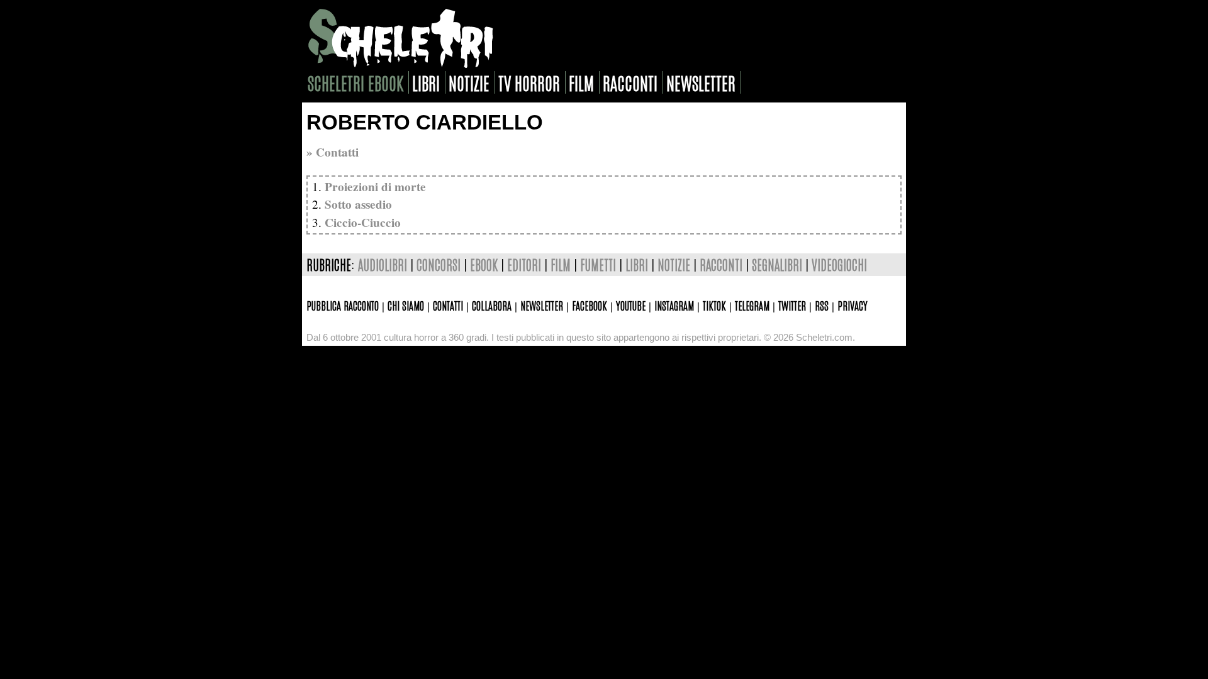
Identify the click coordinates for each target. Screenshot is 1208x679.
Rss (822, 305)
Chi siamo (406, 305)
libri (426, 82)
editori (524, 264)
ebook (484, 264)
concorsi (439, 264)
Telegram (752, 305)
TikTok (714, 305)
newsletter (700, 82)
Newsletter (541, 305)
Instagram (674, 305)
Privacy (852, 305)
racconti (630, 82)
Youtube (631, 305)
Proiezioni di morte (375, 187)
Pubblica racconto (342, 305)
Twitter (792, 305)
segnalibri (777, 264)
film (581, 82)
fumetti (598, 264)
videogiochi (839, 264)
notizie (469, 82)
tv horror (529, 82)
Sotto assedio (358, 204)
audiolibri (382, 264)
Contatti (448, 305)
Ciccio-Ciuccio (363, 222)
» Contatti (332, 152)
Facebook (589, 305)
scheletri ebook (355, 82)
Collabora (492, 305)
